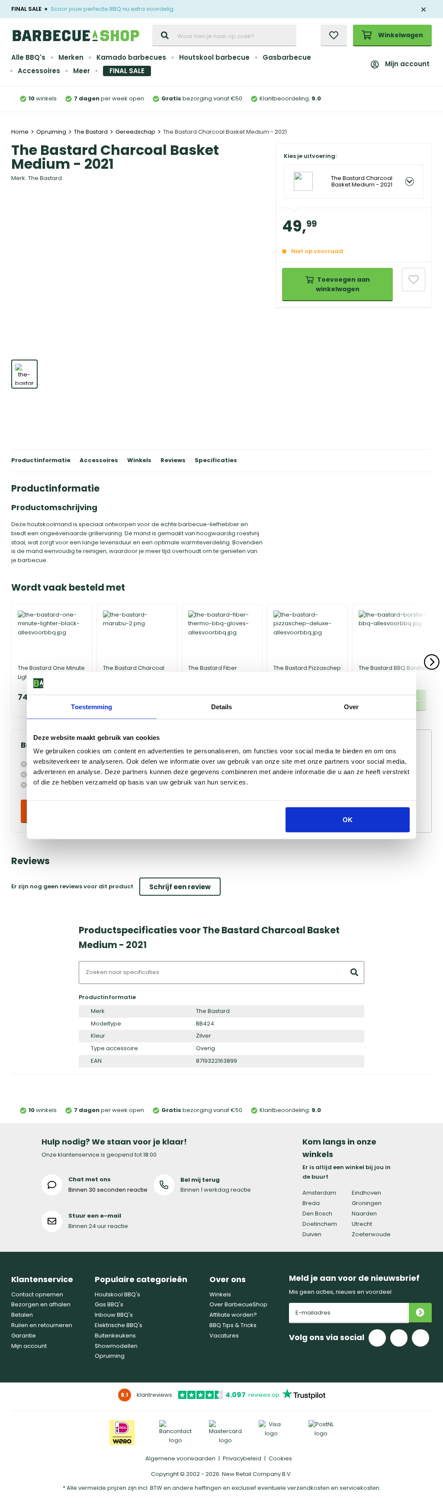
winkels (43, 98)
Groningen (367, 1203)
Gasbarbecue (287, 57)
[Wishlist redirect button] (334, 35)
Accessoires (39, 70)
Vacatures (224, 1335)
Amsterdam (319, 1193)
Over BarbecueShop (238, 1304)
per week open (109, 98)
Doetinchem (319, 1224)
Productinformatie (41, 460)
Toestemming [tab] (91, 706)
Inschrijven (420, 1313)
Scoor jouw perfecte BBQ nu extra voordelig (112, 9)
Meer (81, 70)
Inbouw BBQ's (114, 1315)
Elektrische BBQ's (118, 1325)
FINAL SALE (126, 70)
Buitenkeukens (115, 1335)
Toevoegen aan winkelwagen (343, 284)
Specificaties (216, 460)
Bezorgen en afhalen (41, 1304)
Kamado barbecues (131, 57)
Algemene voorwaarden (180, 1458)
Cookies (280, 1458)
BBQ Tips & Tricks (233, 1325)
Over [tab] (351, 706)
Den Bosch (317, 1213)
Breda (311, 1203)
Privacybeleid (242, 1458)
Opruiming (110, 1356)
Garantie (23, 1335)
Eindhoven (366, 1193)
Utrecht (362, 1224)
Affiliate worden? (233, 1315)
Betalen (22, 1315)
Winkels (139, 460)
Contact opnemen (37, 1294)
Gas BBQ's (109, 1304)
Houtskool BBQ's (117, 1294)
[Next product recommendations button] (432, 662)
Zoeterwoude (371, 1234)
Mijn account (407, 63)
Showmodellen (116, 1346)
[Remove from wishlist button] (413, 279)
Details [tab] (221, 706)
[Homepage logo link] (75, 35)
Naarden (364, 1213)
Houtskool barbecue (214, 57)
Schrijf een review (180, 886)
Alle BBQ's (28, 57)
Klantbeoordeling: (290, 98)
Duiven (311, 1234)
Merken (70, 57)
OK (348, 819)
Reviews (173, 460)
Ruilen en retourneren (41, 1325)
